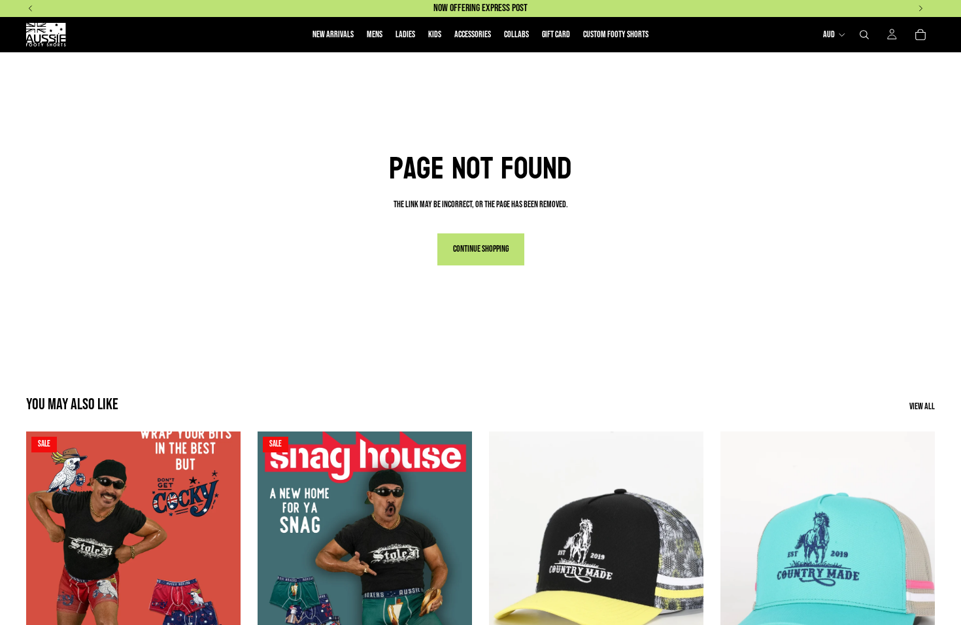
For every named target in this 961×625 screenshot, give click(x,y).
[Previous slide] (45, 565)
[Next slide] (221, 565)
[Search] (864, 34)
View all (922, 406)
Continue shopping (481, 248)
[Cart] (920, 34)
